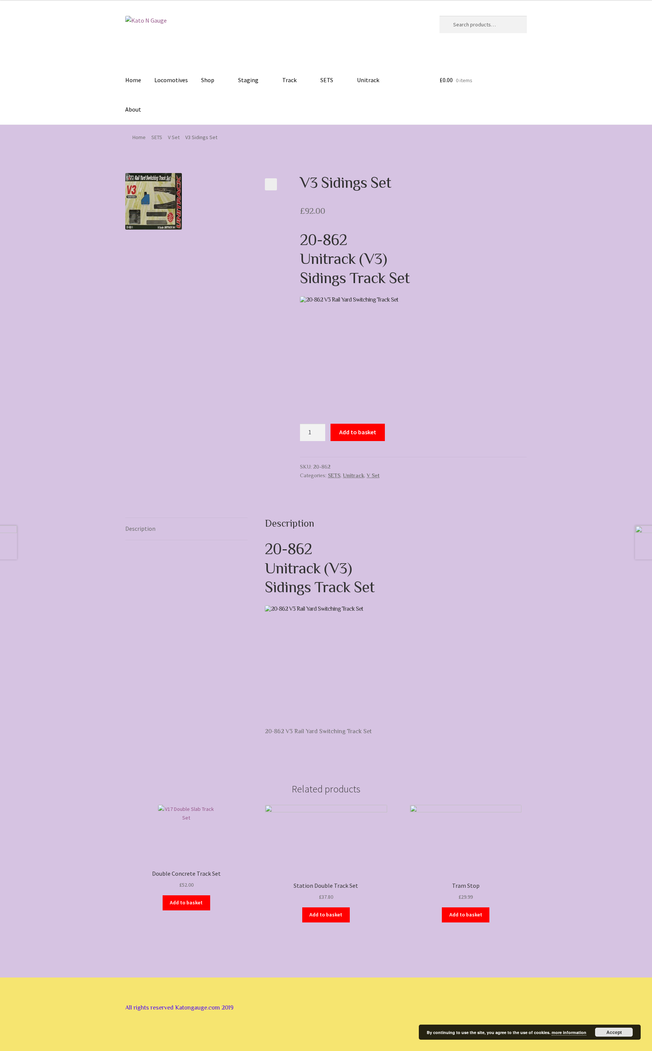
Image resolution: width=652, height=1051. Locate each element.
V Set (174, 137)
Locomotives (171, 80)
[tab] (186, 529)
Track (289, 80)
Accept (614, 1032)
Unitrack (368, 80)
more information (569, 1032)
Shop (207, 80)
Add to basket (357, 432)
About (133, 109)
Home (133, 80)
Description (140, 528)
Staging (248, 80)
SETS (326, 80)
